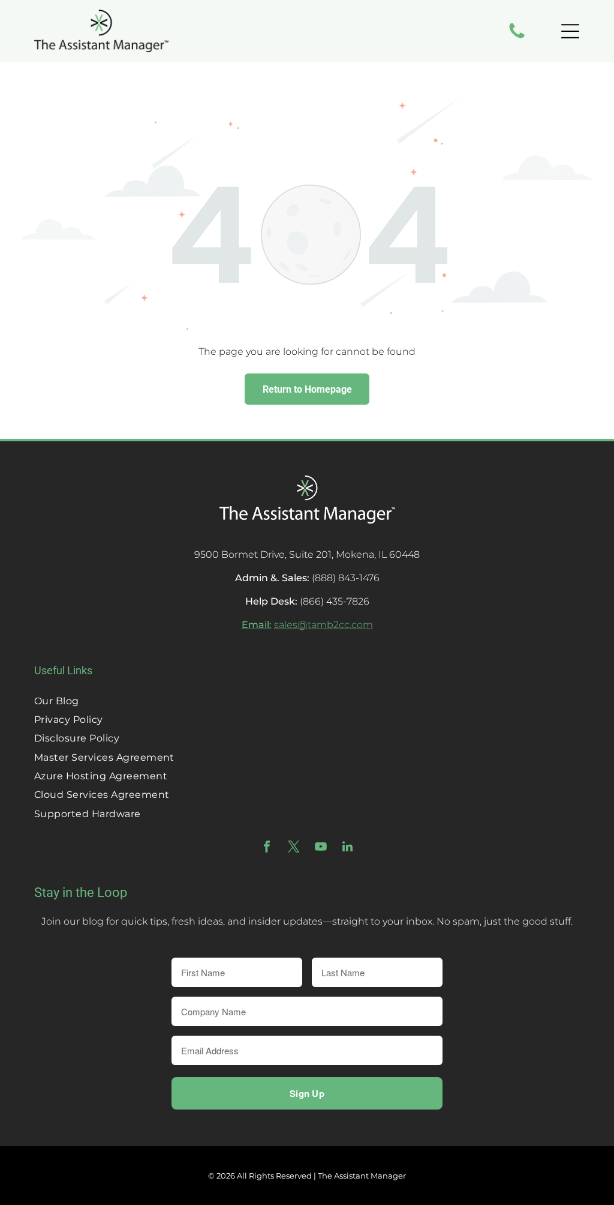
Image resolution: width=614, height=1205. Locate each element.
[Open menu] (570, 31)
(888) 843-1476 (346, 578)
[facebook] (267, 848)
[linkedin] (348, 848)
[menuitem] (307, 700)
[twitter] (294, 848)
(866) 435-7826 (334, 601)
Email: (257, 624)
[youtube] (321, 848)
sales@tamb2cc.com (323, 624)
